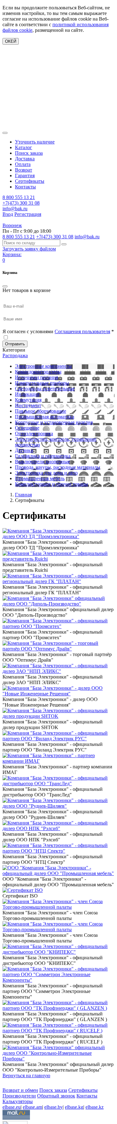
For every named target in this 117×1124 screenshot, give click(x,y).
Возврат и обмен (20, 1090)
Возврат (23, 170)
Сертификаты (29, 181)
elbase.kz (94, 1107)
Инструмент (28, 405)
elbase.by (53, 1107)
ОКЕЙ (10, 41)
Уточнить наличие (35, 141)
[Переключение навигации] (4, 133)
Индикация (27, 394)
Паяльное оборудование (40, 411)
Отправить (15, 344)
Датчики (24, 450)
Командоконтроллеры (38, 371)
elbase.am (32, 1107)
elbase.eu (11, 1107)
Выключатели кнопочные (42, 461)
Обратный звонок (56, 1095)
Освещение (27, 428)
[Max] (7, 1081)
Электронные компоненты (43, 366)
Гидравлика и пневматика (43, 456)
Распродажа (15, 355)
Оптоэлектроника (34, 433)
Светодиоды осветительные (45, 388)
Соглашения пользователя (82, 331)
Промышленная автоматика (44, 416)
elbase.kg (74, 1107)
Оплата (23, 164)
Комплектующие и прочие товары (51, 484)
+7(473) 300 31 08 (21, 203)
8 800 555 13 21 (18, 197)
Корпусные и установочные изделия (54, 422)
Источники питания (36, 377)
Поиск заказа (29, 153)
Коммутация (28, 399)
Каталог (23, 147)
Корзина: (12, 254)
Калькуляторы (17, 1101)
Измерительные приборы (42, 383)
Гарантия (25, 175)
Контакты (25, 186)
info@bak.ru (14, 208)
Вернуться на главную (26, 1075)
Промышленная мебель (40, 478)
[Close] (4, 286)
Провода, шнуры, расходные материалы (57, 467)
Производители (19, 1095)
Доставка (25, 158)
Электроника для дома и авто (46, 472)
